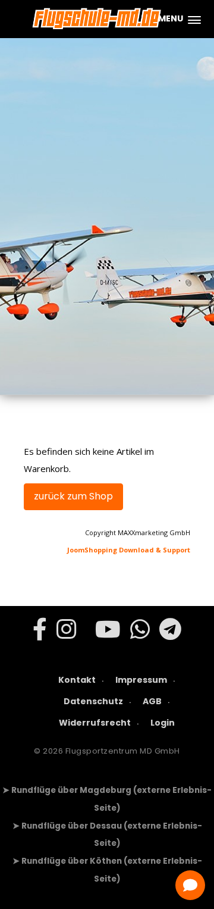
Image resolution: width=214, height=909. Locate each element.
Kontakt (77, 680)
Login (162, 723)
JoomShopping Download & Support (128, 549)
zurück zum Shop (73, 496)
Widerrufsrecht (95, 723)
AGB (152, 701)
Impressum (141, 680)
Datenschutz (93, 701)
